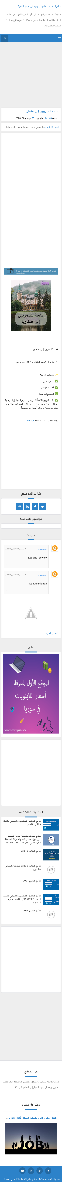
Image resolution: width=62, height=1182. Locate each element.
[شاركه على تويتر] (42, 506)
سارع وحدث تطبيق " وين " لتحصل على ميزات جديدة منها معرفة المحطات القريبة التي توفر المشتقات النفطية (22, 839)
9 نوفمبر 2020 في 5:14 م (16, 548)
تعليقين (40, 118)
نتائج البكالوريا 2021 (31, 850)
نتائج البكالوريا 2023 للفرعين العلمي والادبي (23, 867)
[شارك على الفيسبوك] (35, 506)
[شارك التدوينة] (27, 506)
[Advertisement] (31, 77)
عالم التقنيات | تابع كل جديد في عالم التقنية (39, 6)
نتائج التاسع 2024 (32, 910)
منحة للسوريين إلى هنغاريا (42, 110)
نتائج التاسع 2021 (32, 880)
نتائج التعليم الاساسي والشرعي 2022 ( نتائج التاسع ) (22, 822)
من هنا (30, 420)
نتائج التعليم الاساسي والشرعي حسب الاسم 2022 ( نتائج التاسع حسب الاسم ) (22, 899)
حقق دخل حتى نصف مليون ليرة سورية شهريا (28, 1117)
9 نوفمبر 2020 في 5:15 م (16, 574)
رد (6, 564)
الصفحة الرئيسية (52, 126)
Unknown (42, 549)
